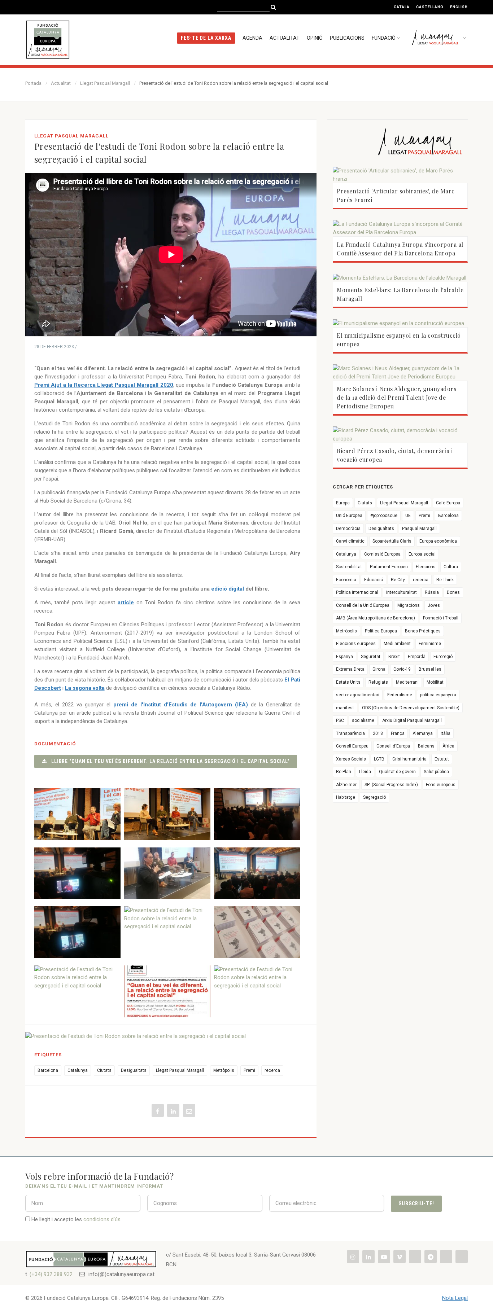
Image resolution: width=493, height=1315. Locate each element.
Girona (378, 669)
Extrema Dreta (350, 669)
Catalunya (77, 1070)
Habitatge (345, 797)
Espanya (344, 656)
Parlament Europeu (389, 566)
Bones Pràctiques (423, 631)
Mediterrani (407, 682)
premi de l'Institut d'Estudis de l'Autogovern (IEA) (180, 704)
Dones (453, 592)
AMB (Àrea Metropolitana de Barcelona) (375, 618)
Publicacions (347, 38)
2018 (378, 733)
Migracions (408, 605)
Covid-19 (402, 669)
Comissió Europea (382, 554)
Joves (434, 605)
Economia (346, 579)
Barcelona (48, 1070)
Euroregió (443, 656)
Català (402, 7)
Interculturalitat (401, 592)
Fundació (384, 38)
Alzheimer (346, 784)
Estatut (442, 759)
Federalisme (399, 694)
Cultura (451, 566)
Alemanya (423, 733)
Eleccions (426, 566)
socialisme (363, 720)
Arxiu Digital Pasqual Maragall (412, 720)
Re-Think (445, 579)
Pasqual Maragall (419, 528)
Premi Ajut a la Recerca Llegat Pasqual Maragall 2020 (103, 385)
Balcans (426, 746)
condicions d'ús (102, 1219)
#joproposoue (383, 515)
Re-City (398, 579)
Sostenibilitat (349, 566)
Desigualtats (134, 1070)
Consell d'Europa (393, 746)
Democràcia (348, 528)
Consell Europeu (352, 746)
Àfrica (448, 746)
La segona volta (85, 688)
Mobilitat (435, 682)
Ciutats (104, 1070)
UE (408, 515)
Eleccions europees (356, 643)
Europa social (422, 554)
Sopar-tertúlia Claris (391, 541)
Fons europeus (440, 784)
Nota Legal (455, 1298)
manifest (345, 707)
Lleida (365, 771)
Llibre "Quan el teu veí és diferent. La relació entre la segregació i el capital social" (168, 761)
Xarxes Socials (351, 759)
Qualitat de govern (397, 771)
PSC (340, 720)
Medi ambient (397, 643)
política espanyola (438, 694)
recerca (272, 1070)
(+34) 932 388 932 (51, 1274)
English (459, 7)
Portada (33, 83)
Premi (249, 1070)
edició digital (227, 589)
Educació (373, 579)
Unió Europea (349, 515)
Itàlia (445, 733)
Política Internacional (357, 592)
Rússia (432, 592)
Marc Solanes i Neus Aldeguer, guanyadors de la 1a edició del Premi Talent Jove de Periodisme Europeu (396, 397)
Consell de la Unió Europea (362, 605)
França (398, 733)
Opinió (315, 38)
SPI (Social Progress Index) (391, 784)
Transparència (350, 733)
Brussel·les (430, 669)
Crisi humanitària (409, 759)
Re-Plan (343, 771)
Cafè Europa (448, 502)
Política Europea (381, 631)
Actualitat (285, 38)
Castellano (430, 7)
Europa (343, 502)
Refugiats (378, 682)
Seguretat (370, 656)
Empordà (417, 656)
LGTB (379, 759)
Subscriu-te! (416, 1203)
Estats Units (348, 682)
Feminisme (430, 643)
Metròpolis (223, 1070)
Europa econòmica (438, 541)
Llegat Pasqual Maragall (105, 83)
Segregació (374, 797)
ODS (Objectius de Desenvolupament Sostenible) (410, 707)
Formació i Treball (440, 618)
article (126, 602)
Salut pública (436, 771)
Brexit (394, 656)
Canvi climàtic (350, 541)
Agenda (252, 38)
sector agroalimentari (357, 694)
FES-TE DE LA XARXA (206, 38)
